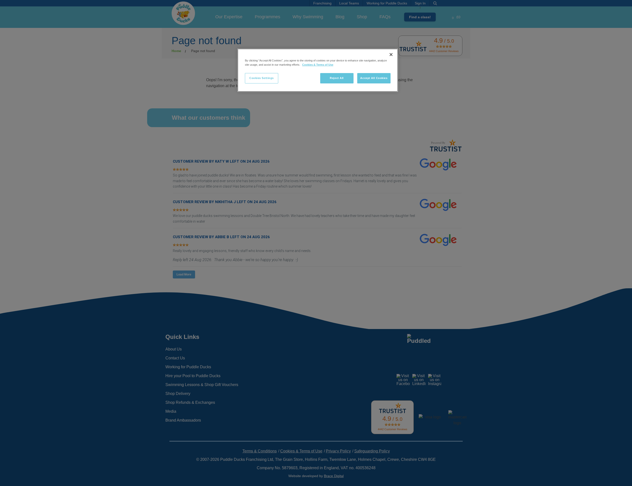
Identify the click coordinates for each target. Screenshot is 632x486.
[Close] (391, 54)
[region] (317, 70)
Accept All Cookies (373, 78)
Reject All (337, 78)
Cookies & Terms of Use (317, 64)
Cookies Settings (261, 78)
